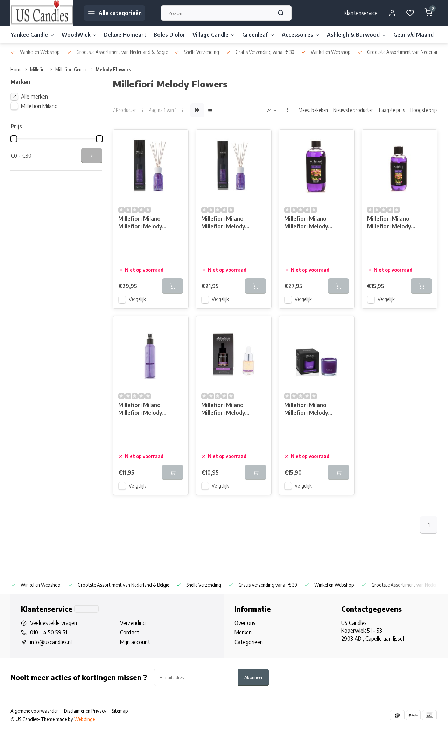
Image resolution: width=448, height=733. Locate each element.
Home (16, 69)
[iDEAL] (397, 715)
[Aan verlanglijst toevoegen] (178, 140)
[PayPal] (413, 715)
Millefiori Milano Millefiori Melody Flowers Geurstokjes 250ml (145, 223)
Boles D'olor (170, 34)
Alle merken (34, 96)
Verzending (133, 622)
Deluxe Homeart (125, 34)
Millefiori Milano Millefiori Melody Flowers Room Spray (145, 409)
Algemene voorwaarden (34, 711)
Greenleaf (255, 34)
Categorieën (248, 642)
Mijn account (135, 642)
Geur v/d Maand (413, 34)
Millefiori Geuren (71, 69)
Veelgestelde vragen (53, 622)
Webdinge (84, 719)
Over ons (244, 622)
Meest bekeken (313, 110)
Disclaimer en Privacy (85, 711)
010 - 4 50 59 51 (48, 632)
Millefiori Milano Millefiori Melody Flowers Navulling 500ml (316, 223)
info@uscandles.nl (51, 642)
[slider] (13, 138)
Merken (243, 632)
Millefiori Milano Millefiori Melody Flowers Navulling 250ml (398, 223)
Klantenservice (361, 12)
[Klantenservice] (86, 609)
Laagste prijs (392, 110)
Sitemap (120, 711)
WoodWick (76, 34)
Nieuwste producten (353, 110)
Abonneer (253, 677)
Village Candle (210, 34)
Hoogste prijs (424, 110)
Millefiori (39, 69)
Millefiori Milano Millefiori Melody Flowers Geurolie (223, 409)
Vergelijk (137, 299)
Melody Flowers (113, 69)
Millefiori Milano (39, 105)
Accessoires (297, 34)
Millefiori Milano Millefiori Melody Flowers (306, 409)
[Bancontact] (429, 715)
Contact (129, 632)
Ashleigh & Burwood (353, 34)
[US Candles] (42, 13)
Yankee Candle (29, 34)
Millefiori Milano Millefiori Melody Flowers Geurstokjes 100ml (228, 223)
